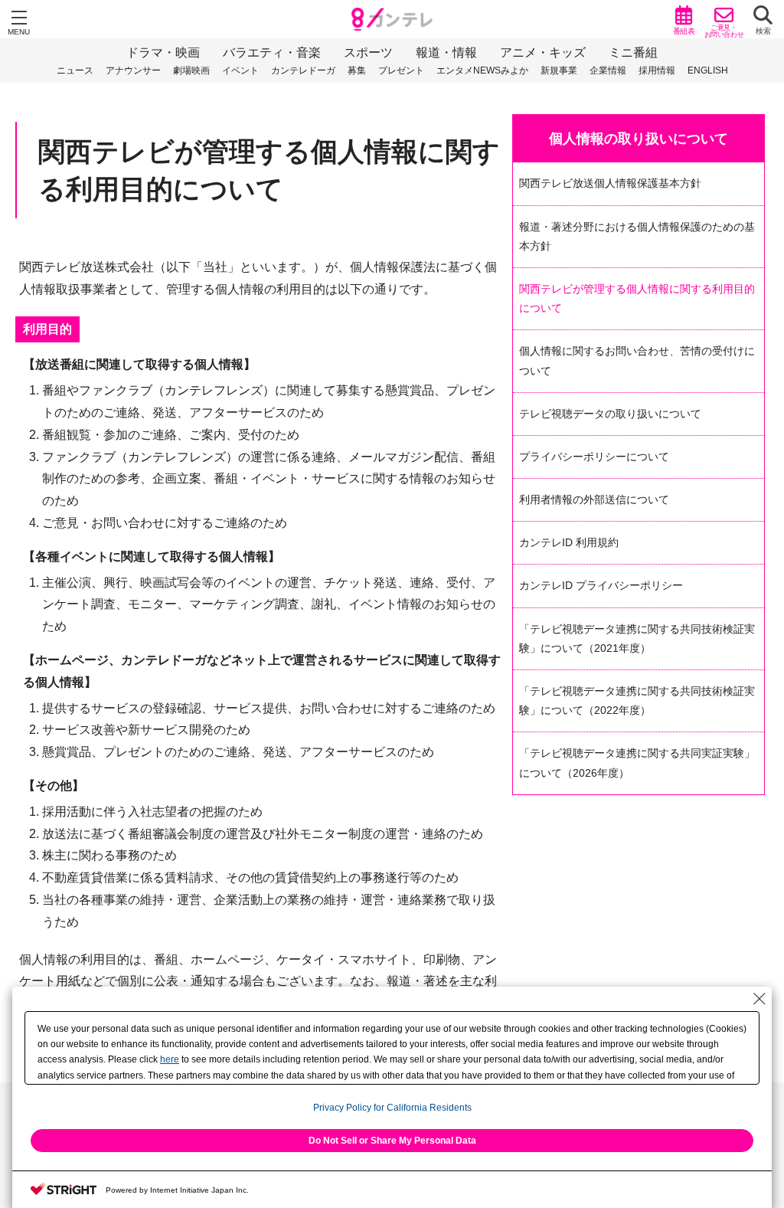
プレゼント (401, 70)
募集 (357, 70)
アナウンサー (133, 70)
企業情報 (608, 70)
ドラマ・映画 (163, 52)
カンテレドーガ (303, 70)
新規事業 (559, 70)
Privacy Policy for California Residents (392, 1107)
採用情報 (657, 70)
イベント (240, 70)
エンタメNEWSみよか (482, 70)
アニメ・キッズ (543, 52)
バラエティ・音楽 (272, 52)
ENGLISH (708, 70)
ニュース (75, 70)
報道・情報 (446, 52)
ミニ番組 (633, 52)
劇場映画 (191, 70)
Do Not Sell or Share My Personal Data (392, 1140)
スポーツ (368, 52)
